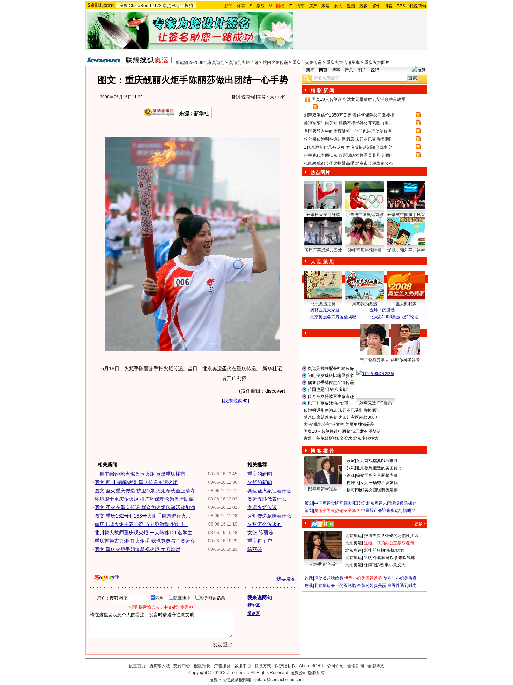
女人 (338, 5)
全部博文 (375, 665)
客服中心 (242, 665)
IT (290, 5)
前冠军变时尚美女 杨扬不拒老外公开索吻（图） (348, 123)
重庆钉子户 (259, 541)
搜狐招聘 (202, 665)
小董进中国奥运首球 (365, 214)
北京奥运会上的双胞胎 (335, 585)
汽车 (300, 5)
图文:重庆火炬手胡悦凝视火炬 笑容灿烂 (137, 549)
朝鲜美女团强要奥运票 (377, 489)
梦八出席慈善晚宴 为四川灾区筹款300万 (341, 417)
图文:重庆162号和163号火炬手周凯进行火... (142, 516)
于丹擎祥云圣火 (374, 360)
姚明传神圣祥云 (405, 360)
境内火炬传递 (275, 62)
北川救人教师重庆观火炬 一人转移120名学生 (143, 532)
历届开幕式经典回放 (323, 250)
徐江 (351, 475)
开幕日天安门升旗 (323, 214)
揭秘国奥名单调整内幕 (377, 475)
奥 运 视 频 (323, 323)
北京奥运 (353, 535)
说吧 (375, 70)
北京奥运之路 (323, 303)
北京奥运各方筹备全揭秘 (333, 316)
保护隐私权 (285, 665)
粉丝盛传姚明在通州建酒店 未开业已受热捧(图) (348, 139)
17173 (155, 5)
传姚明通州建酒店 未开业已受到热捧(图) (341, 410)
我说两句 (417, 5)
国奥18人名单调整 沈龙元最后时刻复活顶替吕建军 (359, 99)
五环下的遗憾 (382, 309)
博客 (388, 5)
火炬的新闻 (259, 482)
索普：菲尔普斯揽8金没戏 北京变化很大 (341, 438)
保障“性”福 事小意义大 (385, 565)
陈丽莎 (254, 549)
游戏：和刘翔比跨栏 (406, 250)
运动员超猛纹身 (328, 578)
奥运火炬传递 (262, 507)
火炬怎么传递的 (264, 524)
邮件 (376, 5)
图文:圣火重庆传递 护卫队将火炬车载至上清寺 (145, 490)
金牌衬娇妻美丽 (371, 585)
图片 (362, 70)
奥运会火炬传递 (243, 62)
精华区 (253, 605)
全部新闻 (355, 665)
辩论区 (253, 613)
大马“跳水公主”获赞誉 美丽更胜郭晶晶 (339, 424)
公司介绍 (335, 665)
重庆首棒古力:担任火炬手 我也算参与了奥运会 (145, 541)
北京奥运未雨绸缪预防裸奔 (391, 503)
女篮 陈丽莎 (260, 532)
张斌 (351, 468)
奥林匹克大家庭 (325, 309)
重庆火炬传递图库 (343, 62)
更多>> (421, 523)
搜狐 (123, 5)
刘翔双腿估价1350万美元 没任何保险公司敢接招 (349, 115)
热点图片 (320, 172)
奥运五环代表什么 (267, 499)
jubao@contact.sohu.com (279, 679)
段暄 (351, 460)
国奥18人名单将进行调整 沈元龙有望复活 (342, 431)
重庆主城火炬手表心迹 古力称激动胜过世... (141, 524)
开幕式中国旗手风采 (406, 214)
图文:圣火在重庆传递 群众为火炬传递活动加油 (145, 507)
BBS (401, 5)
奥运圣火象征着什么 (269, 490)
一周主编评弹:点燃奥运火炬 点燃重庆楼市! (141, 474)
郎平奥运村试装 (322, 489)
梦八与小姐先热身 (400, 578)
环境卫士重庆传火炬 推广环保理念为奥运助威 (144, 499)
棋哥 (351, 489)
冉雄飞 (353, 482)
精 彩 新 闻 (322, 90)
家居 (325, 5)
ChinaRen (138, 5)
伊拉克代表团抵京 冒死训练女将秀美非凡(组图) (348, 155)
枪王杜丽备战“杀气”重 (328, 403)
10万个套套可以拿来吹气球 (389, 557)
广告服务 (222, 665)
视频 (351, 5)
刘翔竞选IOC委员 (375, 403)
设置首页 (137, 665)
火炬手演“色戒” (323, 564)
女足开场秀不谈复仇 (379, 482)
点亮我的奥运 (364, 303)
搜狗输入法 (159, 665)
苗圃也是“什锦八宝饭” (328, 389)
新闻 (310, 70)
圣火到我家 (406, 303)
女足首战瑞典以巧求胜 (377, 460)
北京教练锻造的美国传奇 (379, 468)
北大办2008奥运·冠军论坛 (394, 316)
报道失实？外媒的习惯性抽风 (391, 535)
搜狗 (189, 5)
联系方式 (262, 665)
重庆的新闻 (259, 474)
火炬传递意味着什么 (269, 516)
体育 (241, 5)
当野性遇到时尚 (402, 585)
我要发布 (286, 579)
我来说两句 (243, 97)
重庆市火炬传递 (307, 62)
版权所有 (316, 672)
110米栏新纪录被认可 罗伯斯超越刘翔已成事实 (348, 147)
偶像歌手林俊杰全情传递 (331, 382)
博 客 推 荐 (322, 451)
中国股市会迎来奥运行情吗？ (388, 510)
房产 (313, 5)
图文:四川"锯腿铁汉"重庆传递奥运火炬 (136, 482)
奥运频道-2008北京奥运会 (200, 62)
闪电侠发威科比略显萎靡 (331, 375)
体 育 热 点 (368, 367)
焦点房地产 (173, 5)
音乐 (349, 70)
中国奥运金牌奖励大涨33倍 (339, 503)
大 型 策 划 (322, 262)
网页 (323, 70)
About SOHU (311, 665)
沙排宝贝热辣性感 (364, 250)
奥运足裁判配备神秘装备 (331, 368)
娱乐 (260, 5)
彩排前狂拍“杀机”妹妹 (384, 550)
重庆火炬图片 (376, 62)
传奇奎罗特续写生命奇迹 (331, 396)
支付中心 (181, 665)
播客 (363, 5)
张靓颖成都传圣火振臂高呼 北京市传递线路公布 (348, 163)
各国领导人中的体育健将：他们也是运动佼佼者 (348, 131)
